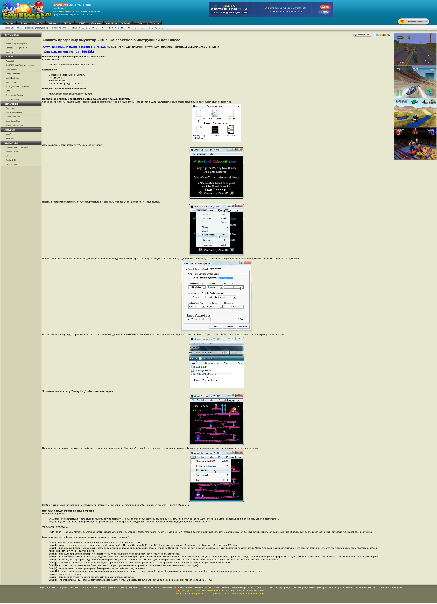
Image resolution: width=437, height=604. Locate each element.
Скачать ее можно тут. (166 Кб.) (69, 51)
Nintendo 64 (111, 23)
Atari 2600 (10, 61)
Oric (7, 156)
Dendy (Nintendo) (13, 74)
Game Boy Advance (14, 112)
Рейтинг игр (56, 28)
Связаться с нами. (256, 590)
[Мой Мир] (385, 35)
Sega (140, 23)
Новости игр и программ (16, 43)
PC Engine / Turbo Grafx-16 (17, 86)
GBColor (68, 23)
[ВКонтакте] (374, 35)
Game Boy (38, 23)
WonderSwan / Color (14, 125)
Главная (9, 23)
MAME (82, 23)
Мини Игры (96, 23)
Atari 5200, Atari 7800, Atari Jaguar (20, 65)
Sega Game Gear (13, 121)
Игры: (74, 28)
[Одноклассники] (381, 35)
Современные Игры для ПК (18, 147)
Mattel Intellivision (13, 78)
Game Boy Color (13, 117)
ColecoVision (11, 69)
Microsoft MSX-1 (13, 151)
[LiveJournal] (388, 35)
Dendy (24, 23)
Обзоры (66, 28)
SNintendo (154, 23)
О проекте (10, 39)
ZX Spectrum (11, 164)
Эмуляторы (45, 587)
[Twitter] (377, 35)
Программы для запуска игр (36, 28)
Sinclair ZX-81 (11, 160)
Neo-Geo (9, 138)
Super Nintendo (12, 99)
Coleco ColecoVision (13, 28)
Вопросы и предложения (16, 48)
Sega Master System (14, 95)
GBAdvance (53, 23)
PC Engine (125, 23)
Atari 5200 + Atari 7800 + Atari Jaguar (80, 587)
